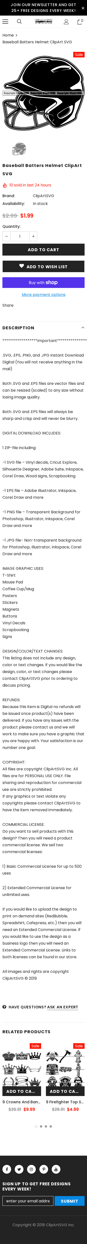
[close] (82, 7)
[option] (43, 93)
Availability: (13, 203)
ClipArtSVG (43, 196)
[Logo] (43, 21)
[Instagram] (31, 1169)
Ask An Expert (62, 1007)
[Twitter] (19, 1169)
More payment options (43, 294)
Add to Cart (21, 1091)
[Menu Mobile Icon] (5, 22)
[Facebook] (6, 1169)
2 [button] (41, 1126)
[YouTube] (56, 1169)
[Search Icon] (19, 21)
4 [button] (51, 1126)
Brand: (8, 196)
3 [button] (46, 1126)
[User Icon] (66, 21)
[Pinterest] (43, 1169)
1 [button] (36, 1126)
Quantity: (11, 226)
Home (8, 35)
